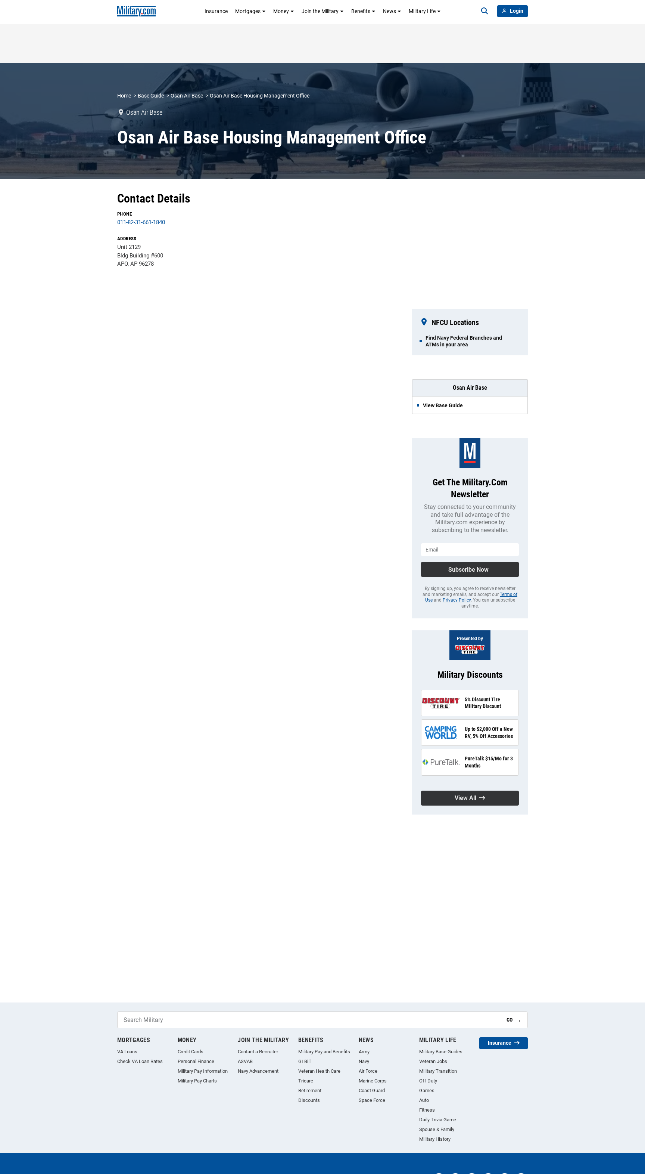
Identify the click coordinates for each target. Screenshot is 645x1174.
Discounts (309, 1100)
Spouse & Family (436, 1129)
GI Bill (304, 1061)
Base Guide (151, 96)
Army (364, 1051)
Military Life (422, 11)
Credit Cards (190, 1051)
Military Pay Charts (197, 1081)
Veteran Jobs (433, 1061)
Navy (364, 1061)
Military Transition (438, 1071)
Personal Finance (196, 1061)
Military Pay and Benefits (324, 1051)
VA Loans (127, 1051)
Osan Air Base (187, 96)
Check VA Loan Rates (140, 1061)
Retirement (309, 1090)
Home (124, 96)
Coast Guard (372, 1090)
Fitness (427, 1110)
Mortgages (248, 11)
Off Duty (428, 1081)
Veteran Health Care (319, 1071)
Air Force (368, 1071)
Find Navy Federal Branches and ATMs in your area (464, 341)
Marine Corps (373, 1081)
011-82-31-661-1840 (141, 222)
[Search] (484, 11)
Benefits (360, 11)
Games (426, 1090)
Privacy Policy (457, 600)
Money (281, 11)
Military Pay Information (203, 1071)
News (389, 11)
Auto (424, 1100)
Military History (435, 1139)
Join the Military (320, 11)
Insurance (216, 11)
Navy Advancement (258, 1071)
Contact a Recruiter (258, 1051)
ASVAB (245, 1061)
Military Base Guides (440, 1051)
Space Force (372, 1100)
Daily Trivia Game (437, 1119)
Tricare (305, 1081)
